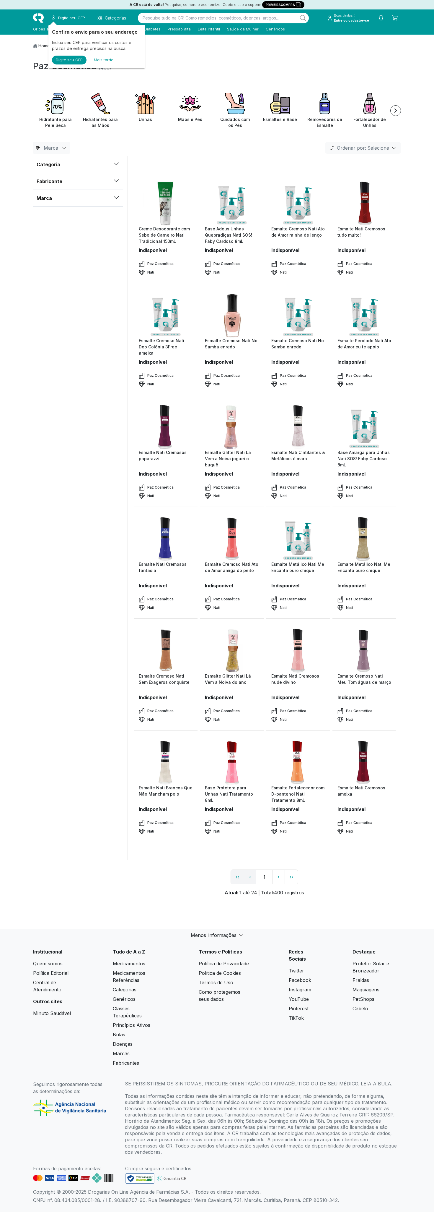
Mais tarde (103, 59)
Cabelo (360, 1008)
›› (291, 877)
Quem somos (48, 964)
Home (44, 45)
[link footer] (140, 1178)
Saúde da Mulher (243, 29)
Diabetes (152, 29)
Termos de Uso (216, 982)
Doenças (123, 1044)
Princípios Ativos (131, 1025)
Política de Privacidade (224, 964)
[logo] (38, 18)
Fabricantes (126, 1063)
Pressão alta (179, 29)
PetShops (363, 999)
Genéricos (275, 29)
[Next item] (395, 110)
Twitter (296, 971)
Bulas (119, 1035)
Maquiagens (366, 990)
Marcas (121, 1053)
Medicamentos (129, 964)
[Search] (303, 18)
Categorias (124, 990)
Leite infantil (209, 29)
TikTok (296, 1018)
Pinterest (299, 1008)
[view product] (165, 203)
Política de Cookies (220, 973)
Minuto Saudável (52, 1013)
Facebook (300, 980)
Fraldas (361, 980)
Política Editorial (50, 973)
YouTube (299, 999)
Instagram (300, 990)
